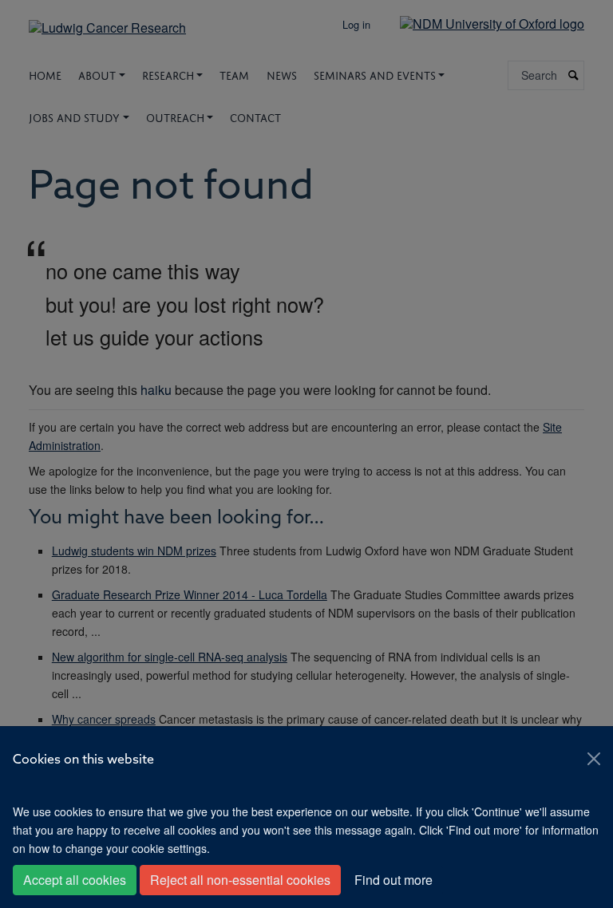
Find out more (393, 879)
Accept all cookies (74, 879)
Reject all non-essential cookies (240, 879)
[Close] (594, 759)
